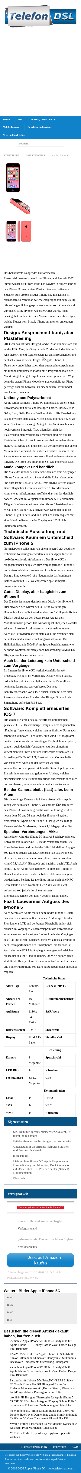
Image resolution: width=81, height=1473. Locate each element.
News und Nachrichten (14, 135)
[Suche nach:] (40, 143)
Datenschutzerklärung (34, 1446)
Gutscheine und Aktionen (40, 127)
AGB (75, 1446)
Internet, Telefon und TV (43, 119)
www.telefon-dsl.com (60, 1468)
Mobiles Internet (11, 127)
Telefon (6, 119)
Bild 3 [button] (10, 1312)
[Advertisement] (40, 74)
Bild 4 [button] (10, 1319)
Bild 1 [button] (10, 1297)
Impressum (59, 1446)
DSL (20, 119)
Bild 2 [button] (10, 1304)
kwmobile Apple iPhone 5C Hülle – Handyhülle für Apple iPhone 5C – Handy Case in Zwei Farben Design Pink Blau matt (43, 1344)
